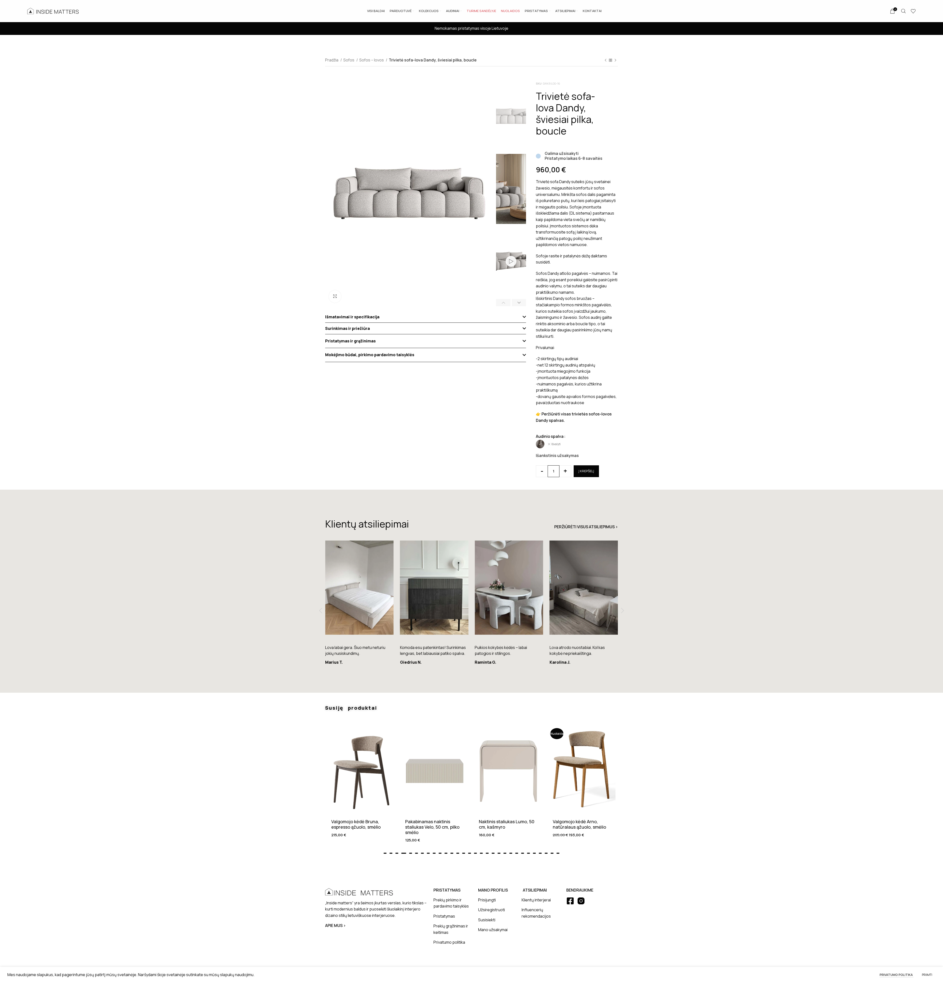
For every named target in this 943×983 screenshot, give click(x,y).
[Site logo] (53, 10)
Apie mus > (335, 925)
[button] (425, 317)
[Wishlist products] (913, 11)
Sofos (349, 60)
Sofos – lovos (372, 60)
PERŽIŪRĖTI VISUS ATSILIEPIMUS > (586, 526)
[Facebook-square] (570, 901)
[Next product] (615, 60)
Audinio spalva (550, 436)
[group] (359, 605)
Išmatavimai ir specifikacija (352, 317)
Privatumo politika (897, 974)
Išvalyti (556, 444)
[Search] (903, 11)
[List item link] (452, 903)
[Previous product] (605, 60)
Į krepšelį (586, 471)
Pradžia (332, 60)
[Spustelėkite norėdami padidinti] (335, 296)
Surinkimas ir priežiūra (347, 328)
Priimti (927, 975)
